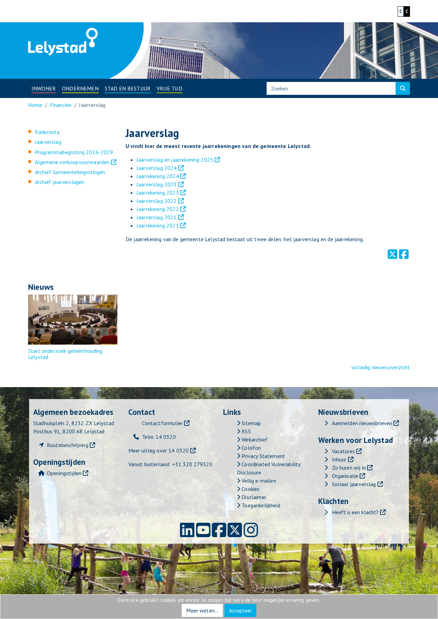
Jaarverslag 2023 (157, 184)
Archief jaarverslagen (59, 181)
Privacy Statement (262, 456)
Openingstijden (64, 473)
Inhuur (339, 459)
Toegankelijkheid (260, 505)
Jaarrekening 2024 (158, 176)
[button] (44, 88)
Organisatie (345, 475)
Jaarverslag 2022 (157, 200)
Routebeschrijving (67, 445)
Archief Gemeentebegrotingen (70, 172)
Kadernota (47, 131)
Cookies (249, 488)
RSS (245, 431)
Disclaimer (253, 497)
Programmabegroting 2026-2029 (74, 152)
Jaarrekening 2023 (158, 192)
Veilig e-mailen (258, 480)
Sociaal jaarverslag (354, 484)
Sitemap (250, 423)
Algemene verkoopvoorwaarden (72, 162)
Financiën (61, 104)
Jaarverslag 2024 (157, 167)
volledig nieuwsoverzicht (380, 367)
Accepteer (240, 610)
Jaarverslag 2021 (157, 217)
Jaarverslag (48, 141)
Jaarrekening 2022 (158, 209)
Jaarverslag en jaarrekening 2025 (175, 159)
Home (35, 104)
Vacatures (343, 451)
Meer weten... (202, 610)
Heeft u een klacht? (355, 512)
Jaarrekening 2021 (158, 225)
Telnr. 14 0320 (159, 436)
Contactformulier (162, 423)
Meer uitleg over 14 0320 (158, 450)
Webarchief (254, 439)
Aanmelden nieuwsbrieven (362, 423)
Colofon (250, 447)
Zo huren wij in (349, 467)
